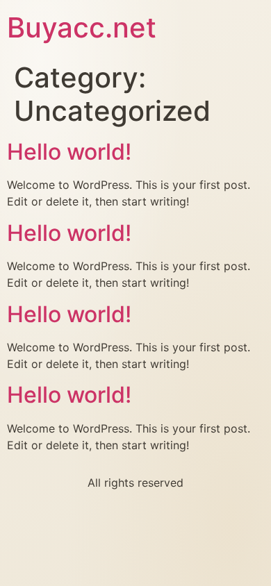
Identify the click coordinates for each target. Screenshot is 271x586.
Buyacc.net (81, 27)
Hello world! (69, 151)
